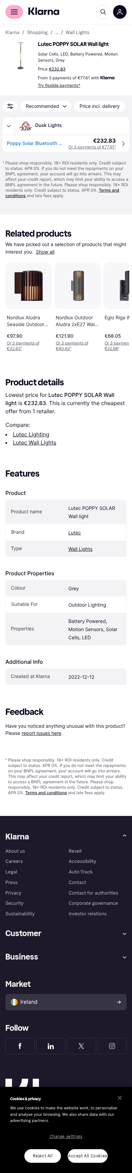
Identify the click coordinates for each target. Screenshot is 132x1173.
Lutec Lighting (31, 434)
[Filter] (10, 106)
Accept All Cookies (87, 1156)
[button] (20, 56)
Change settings (66, 1136)
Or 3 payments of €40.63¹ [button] (72, 345)
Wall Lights (80, 549)
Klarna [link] (12, 32)
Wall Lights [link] (77, 32)
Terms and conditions (46, 792)
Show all (45, 252)
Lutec (74, 533)
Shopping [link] (37, 32)
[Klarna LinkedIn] (51, 1046)
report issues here (41, 733)
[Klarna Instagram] (112, 1046)
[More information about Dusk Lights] (8, 125)
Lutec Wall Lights (34, 442)
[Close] (119, 1097)
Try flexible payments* (59, 85)
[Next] (117, 305)
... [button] (56, 32)
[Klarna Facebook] (20, 1046)
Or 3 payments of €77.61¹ (92, 146)
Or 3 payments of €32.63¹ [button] (23, 345)
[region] (66, 1130)
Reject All (43, 1156)
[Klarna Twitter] (81, 1046)
